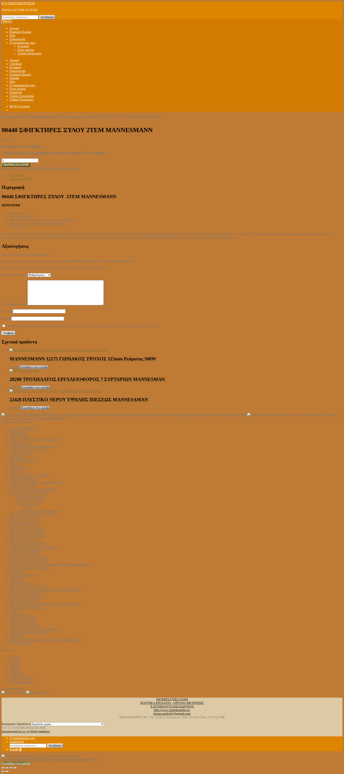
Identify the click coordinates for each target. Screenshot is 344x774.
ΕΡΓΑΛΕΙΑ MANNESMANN (43, 116)
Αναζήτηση (47, 17)
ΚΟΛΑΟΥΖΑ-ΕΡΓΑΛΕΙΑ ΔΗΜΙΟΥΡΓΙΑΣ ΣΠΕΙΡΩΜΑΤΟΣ (49, 564)
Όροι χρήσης (26, 50)
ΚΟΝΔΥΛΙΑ (18, 572)
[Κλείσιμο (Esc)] (15, 768)
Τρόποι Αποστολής (22, 96)
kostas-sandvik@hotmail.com (172, 713)
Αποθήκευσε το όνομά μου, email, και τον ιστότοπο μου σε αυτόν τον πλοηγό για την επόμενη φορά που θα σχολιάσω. (81, 326)
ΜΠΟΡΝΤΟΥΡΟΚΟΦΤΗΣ (27, 586)
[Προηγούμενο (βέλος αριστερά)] (3, 771)
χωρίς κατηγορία (20, 643)
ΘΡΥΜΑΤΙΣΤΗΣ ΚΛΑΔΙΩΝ (29, 557)
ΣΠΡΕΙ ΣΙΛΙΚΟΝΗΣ (23, 618)
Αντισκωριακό (19, 443)
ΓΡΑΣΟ (15, 464)
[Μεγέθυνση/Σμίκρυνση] (3, 768)
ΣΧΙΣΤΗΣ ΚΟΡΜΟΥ (23, 622)
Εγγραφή (23, 46)
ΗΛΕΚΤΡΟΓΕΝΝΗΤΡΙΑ (26, 550)
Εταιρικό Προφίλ (20, 32)
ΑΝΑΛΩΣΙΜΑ (19, 436)
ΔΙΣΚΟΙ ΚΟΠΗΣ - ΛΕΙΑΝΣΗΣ (30, 475)
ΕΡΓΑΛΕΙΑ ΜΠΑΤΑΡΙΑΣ (27, 529)
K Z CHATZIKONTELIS (18, 3)
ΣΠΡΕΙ (14, 611)
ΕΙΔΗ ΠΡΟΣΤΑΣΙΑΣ (23, 479)
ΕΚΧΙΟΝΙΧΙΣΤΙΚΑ (23, 486)
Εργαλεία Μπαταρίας (31, 500)
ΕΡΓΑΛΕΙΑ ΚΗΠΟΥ (23, 525)
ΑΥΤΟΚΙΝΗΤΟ (20, 453)
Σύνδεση (15, 657)
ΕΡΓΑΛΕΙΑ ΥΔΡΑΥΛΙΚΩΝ (27, 536)
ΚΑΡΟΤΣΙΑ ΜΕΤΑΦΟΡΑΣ (28, 561)
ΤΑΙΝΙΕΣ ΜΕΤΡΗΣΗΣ (25, 625)
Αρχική (14, 28)
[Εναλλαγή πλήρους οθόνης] (7, 768)
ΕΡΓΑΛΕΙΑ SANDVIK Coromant (32, 514)
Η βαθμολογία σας (15, 275)
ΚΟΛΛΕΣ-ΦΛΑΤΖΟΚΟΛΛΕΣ (30, 568)
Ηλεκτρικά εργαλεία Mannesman (39, 511)
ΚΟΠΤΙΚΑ (17, 579)
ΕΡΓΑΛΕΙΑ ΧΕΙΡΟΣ (23, 539)
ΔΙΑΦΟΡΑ (16, 471)
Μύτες (29, 507)
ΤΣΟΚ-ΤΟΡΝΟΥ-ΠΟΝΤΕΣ (28, 633)
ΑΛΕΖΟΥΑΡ (18, 432)
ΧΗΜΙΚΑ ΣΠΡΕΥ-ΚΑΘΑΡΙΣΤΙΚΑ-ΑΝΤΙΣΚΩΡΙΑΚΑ (45, 640)
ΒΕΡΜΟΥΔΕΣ (19, 457)
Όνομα (7, 311)
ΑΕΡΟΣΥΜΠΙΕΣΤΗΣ (24, 428)
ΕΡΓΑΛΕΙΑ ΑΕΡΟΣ (23, 518)
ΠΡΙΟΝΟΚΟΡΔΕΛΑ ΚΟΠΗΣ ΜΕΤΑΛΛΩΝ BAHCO (45, 604)
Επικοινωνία (17, 39)
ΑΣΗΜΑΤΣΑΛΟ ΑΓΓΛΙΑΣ (27, 450)
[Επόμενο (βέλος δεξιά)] (7, 771)
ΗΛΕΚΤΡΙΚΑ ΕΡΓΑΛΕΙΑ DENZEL (33, 547)
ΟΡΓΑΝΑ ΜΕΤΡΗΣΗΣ (25, 593)
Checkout (16, 63)
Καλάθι (14, 78)
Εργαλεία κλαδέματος (31, 496)
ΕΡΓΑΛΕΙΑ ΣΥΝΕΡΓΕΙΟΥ (27, 532)
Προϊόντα (16, 92)
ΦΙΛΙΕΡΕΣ (17, 636)
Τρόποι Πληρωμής (29, 53)
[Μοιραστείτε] (11, 768)
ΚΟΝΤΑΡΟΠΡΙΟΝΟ (23, 575)
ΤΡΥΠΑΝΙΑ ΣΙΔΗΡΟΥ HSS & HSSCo (35, 629)
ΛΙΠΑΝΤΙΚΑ (19, 582)
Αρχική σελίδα (11, 116)
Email (6, 318)
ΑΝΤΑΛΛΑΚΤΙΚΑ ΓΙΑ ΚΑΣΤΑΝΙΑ (34, 439)
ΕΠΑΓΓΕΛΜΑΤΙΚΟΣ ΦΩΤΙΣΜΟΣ (33, 489)
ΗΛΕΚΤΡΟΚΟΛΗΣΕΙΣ (25, 554)
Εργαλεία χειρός (75, 116)
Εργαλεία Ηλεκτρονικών (25, 521)
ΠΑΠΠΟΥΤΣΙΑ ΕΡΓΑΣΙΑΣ (28, 597)
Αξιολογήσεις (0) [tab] (20, 178)
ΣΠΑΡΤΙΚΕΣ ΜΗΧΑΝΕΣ (27, 607)
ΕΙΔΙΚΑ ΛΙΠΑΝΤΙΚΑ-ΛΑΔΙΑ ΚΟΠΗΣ (36, 482)
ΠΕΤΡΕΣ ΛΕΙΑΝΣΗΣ (24, 600)
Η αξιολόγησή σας (14, 304)
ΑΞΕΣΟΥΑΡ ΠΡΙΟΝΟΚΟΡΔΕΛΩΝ (33, 446)
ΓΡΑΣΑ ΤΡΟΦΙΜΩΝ (23, 461)
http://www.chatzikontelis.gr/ (172, 710)
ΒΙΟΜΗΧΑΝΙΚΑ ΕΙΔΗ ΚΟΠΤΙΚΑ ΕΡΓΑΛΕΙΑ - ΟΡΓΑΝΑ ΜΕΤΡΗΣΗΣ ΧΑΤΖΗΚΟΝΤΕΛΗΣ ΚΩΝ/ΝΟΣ (172, 703)
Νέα (12, 35)
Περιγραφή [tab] (17, 175)
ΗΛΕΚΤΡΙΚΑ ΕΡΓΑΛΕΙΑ (27, 543)
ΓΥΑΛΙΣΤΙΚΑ (19, 468)
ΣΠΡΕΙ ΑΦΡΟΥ (20, 615)
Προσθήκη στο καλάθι (15, 164)
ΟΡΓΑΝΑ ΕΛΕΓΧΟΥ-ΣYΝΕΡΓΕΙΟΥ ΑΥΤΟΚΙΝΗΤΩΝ (46, 590)
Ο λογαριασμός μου (22, 42)
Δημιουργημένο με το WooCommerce (26, 731)
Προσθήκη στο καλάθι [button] (33, 367)
